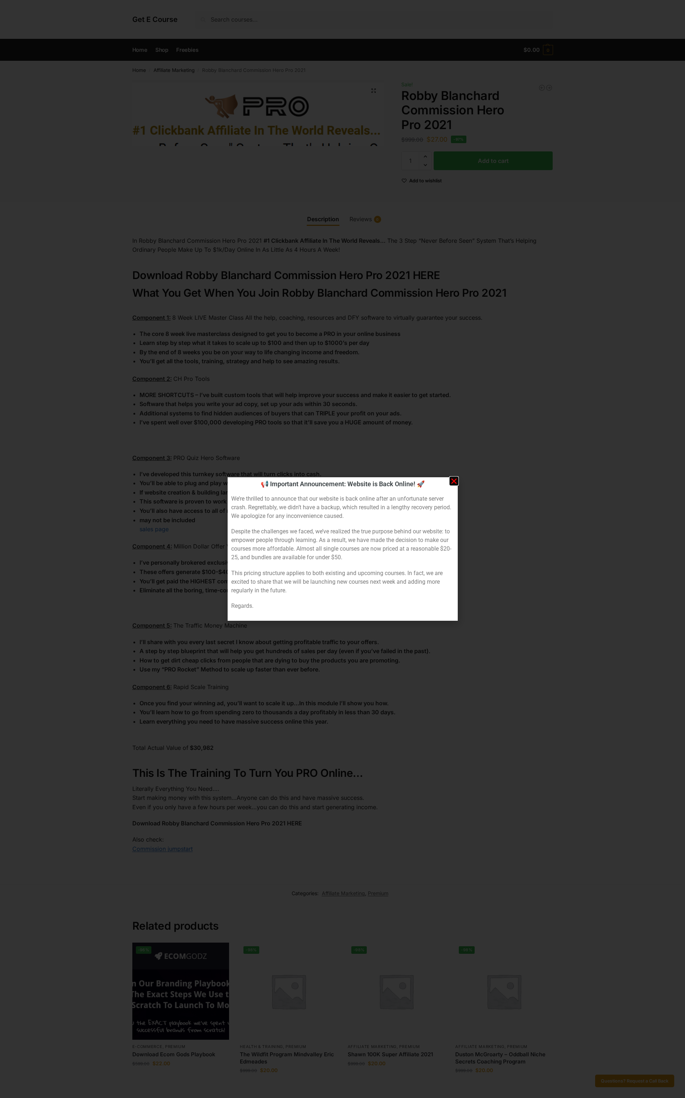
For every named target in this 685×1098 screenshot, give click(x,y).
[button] (454, 481)
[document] (342, 549)
